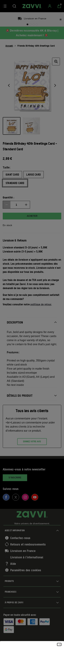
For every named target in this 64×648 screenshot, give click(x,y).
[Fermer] (59, 644)
